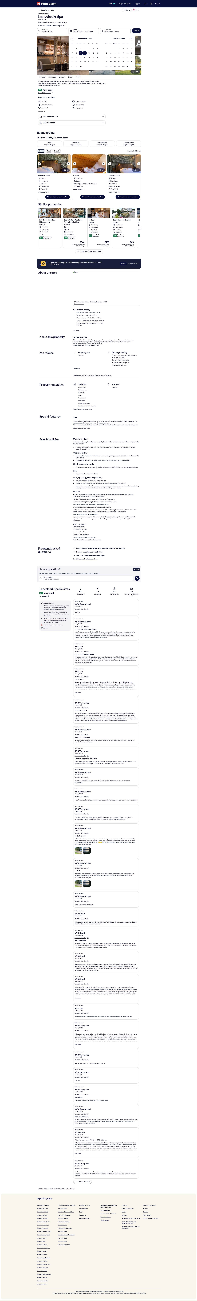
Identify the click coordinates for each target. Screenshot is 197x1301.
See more (76, 331)
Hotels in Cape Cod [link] (64, 1244)
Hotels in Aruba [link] (62, 1208)
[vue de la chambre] (78, 850)
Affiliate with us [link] (105, 1210)
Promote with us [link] (106, 1217)
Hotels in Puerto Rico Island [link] (66, 1235)
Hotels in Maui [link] (62, 1231)
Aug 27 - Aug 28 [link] (75, 145)
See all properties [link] (47, 10)
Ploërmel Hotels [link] (59, 1189)
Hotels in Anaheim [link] (42, 1281)
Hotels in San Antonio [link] (43, 1258)
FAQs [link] (80, 1212)
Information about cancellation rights (86, 345)
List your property (125, 4)
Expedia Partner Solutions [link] (108, 1213)
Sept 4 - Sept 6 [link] (129, 145)
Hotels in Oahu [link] (62, 1241)
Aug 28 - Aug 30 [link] (102, 145)
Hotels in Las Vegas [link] (42, 1208)
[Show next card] (140, 227)
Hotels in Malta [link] (62, 1225)
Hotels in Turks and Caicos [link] (66, 1212)
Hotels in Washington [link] (43, 1248)
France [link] (45, 1189)
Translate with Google (82, 609)
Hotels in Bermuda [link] (63, 1221)
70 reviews (43, 596)
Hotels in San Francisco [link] (43, 1231)
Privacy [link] (124, 1212)
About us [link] (145, 1208)
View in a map (79, 304)
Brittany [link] (51, 1189)
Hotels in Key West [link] (42, 1267)
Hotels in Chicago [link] (42, 1215)
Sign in (157, 4)
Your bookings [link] (83, 1208)
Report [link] (45, 628)
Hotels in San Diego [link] (43, 1225)
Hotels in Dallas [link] (41, 1284)
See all (40, 112)
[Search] (137, 578)
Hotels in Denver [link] (42, 1244)
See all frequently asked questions (85, 559)
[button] (76, 49)
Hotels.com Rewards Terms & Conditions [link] (130, 1227)
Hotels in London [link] (42, 1271)
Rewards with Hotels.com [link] (150, 1218)
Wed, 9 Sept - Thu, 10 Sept (83, 31)
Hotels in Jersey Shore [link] (65, 1228)
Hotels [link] (40, 1189)
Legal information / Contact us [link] (131, 1218)
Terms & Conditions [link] (128, 1208)
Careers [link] (145, 1212)
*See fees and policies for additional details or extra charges (91, 375)
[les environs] (87, 850)
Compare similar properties (90, 251)
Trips (145, 4)
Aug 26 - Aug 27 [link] (49, 145)
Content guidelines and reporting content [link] (129, 1222)
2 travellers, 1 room (112, 31)
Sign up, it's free (133, 263)
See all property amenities (82, 409)
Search (136, 31)
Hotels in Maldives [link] (63, 1218)
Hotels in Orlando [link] (42, 1218)
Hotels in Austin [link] (41, 1251)
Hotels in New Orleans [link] (43, 1221)
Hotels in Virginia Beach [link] (44, 1274)
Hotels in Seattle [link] (42, 1277)
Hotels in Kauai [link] (62, 1238)
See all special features (81, 428)
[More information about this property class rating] (45, 20)
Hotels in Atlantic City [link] (43, 1264)
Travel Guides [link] (147, 1215)
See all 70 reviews (44, 93)
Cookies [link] (124, 1215)
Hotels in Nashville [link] (42, 1228)
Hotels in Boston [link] (42, 1261)
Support (137, 4)
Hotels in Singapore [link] (64, 1215)
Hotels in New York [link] (42, 1212)
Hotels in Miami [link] (41, 1238)
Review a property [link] (84, 1218)
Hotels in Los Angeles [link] (43, 1235)
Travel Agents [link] (105, 1220)
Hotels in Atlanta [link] (42, 1254)
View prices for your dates (57, 197)
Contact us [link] (82, 1215)
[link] (136, 10)
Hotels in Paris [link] (41, 1241)
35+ (136, 72)
